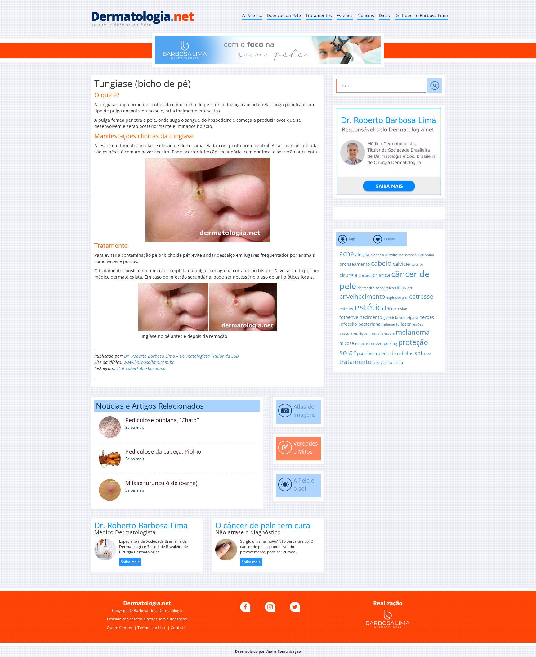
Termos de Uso (151, 627)
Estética (345, 15)
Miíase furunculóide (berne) (161, 483)
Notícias (365, 15)
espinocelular (397, 297)
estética (370, 307)
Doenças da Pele (284, 15)
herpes (426, 317)
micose (346, 343)
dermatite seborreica (375, 287)
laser (406, 324)
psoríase (366, 353)
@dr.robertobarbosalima (141, 368)
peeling (390, 343)
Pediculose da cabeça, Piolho (163, 451)
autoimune (394, 254)
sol (418, 353)
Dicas (384, 15)
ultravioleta (382, 362)
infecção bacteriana (360, 324)
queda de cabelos (394, 353)
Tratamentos (319, 15)
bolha (429, 255)
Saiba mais (134, 427)
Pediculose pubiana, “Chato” (162, 420)
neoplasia (363, 343)
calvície (401, 263)
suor (427, 353)
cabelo (381, 263)
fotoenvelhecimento (360, 317)
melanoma (413, 332)
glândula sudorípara (400, 317)
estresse (421, 296)
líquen (364, 333)
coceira (365, 275)
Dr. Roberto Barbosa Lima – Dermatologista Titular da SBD (181, 356)
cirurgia (348, 275)
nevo (377, 343)
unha (398, 362)
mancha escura (383, 333)
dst (409, 288)
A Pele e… (252, 15)
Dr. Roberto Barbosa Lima (421, 15)
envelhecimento (362, 296)
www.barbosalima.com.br (149, 362)
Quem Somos (120, 627)
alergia (362, 254)
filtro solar (397, 309)
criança (381, 275)
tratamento (355, 362)
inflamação (391, 324)
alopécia (377, 255)
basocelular (414, 255)
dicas (400, 287)
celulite (417, 264)
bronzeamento (354, 264)
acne (346, 253)
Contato (178, 627)
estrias (346, 309)
